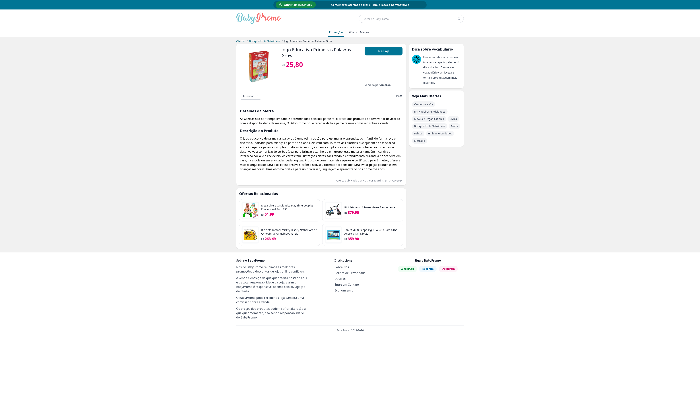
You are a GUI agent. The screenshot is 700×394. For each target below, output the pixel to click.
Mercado (419, 140)
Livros (453, 119)
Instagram (448, 269)
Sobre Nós (342, 267)
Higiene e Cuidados (440, 133)
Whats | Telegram (360, 32)
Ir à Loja (384, 51)
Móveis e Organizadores (429, 119)
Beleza (418, 133)
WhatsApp (407, 269)
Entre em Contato (347, 285)
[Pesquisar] (459, 19)
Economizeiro (344, 290)
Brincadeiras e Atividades (429, 111)
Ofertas (240, 41)
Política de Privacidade (350, 273)
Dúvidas (340, 279)
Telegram (428, 269)
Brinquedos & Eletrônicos (264, 41)
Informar (248, 96)
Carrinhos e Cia (423, 104)
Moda (454, 126)
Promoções (336, 32)
